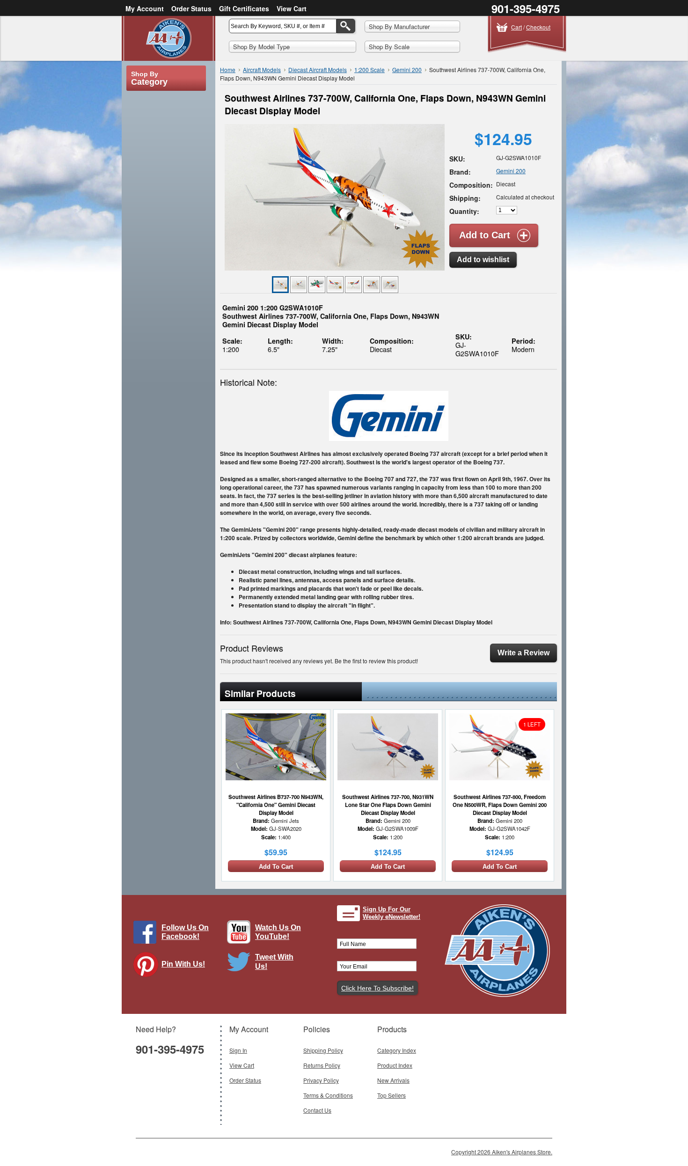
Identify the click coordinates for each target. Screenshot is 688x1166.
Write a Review (523, 653)
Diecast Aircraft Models (317, 69)
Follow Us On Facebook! (185, 932)
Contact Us (317, 1110)
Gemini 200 (407, 69)
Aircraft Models (262, 69)
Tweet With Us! (274, 961)
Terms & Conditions (328, 1095)
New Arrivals (393, 1080)
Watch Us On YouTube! (278, 932)
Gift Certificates (244, 8)
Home (227, 69)
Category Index (396, 1050)
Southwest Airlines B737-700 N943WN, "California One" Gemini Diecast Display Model (275, 804)
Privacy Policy (321, 1080)
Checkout (538, 27)
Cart (516, 27)
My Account (144, 8)
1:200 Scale (369, 69)
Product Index (394, 1065)
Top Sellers (391, 1095)
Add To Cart (276, 866)
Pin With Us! (183, 964)
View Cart (292, 8)
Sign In (238, 1050)
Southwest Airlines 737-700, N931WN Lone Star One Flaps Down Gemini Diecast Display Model (387, 804)
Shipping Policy (323, 1050)
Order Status (191, 8)
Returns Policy (321, 1065)
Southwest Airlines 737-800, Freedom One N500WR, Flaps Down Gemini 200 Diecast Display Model (500, 804)
